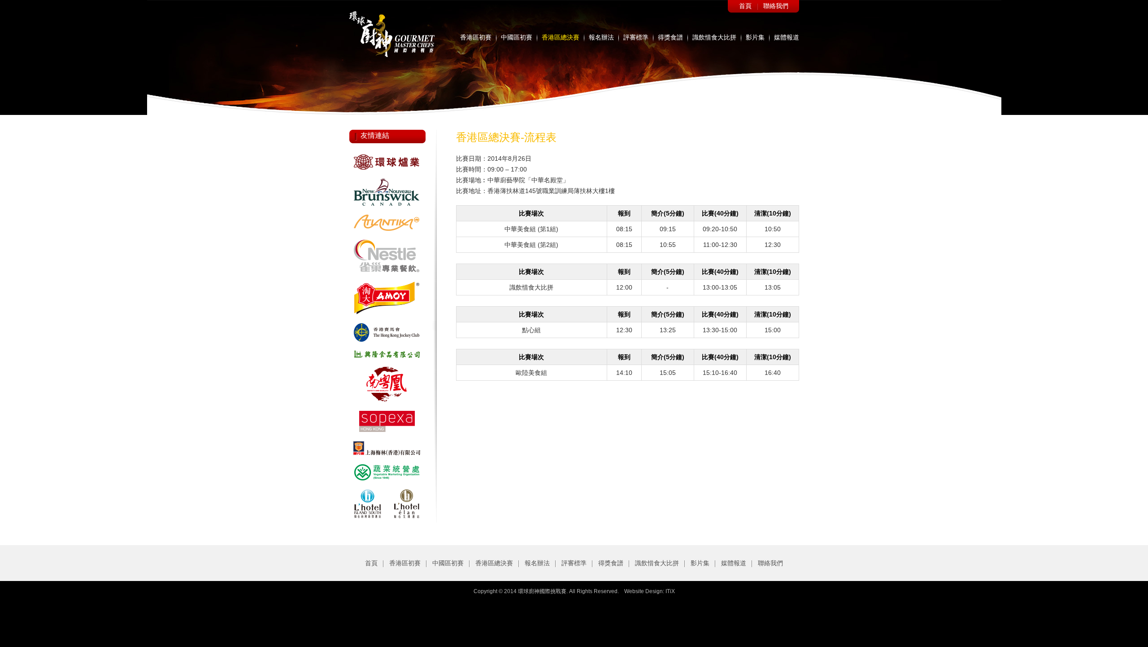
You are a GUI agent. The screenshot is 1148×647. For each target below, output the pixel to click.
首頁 (745, 5)
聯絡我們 (775, 5)
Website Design (643, 591)
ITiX (670, 591)
